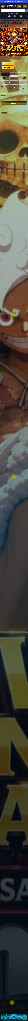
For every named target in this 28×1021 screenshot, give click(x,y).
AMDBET (14, 103)
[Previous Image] (2, 43)
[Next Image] (25, 43)
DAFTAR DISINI (8, 64)
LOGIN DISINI (7, 67)
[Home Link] (11, 6)
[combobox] (13, 10)
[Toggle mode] (7, 1015)
